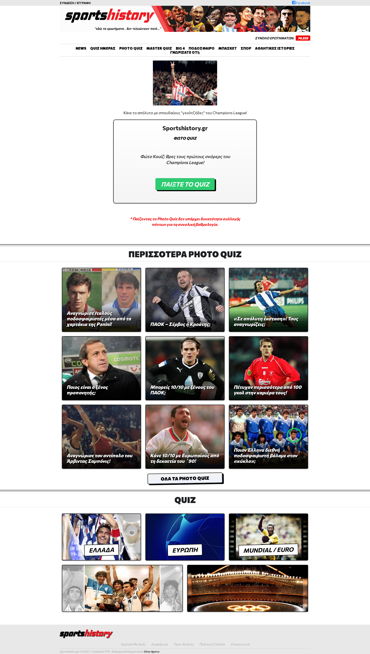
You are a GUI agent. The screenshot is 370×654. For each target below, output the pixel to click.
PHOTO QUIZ (131, 48)
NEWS (81, 48)
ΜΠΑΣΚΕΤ (227, 48)
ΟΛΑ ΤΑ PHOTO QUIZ (185, 478)
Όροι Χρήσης (184, 644)
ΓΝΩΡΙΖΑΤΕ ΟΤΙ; (185, 52)
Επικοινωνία (240, 644)
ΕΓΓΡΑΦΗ (84, 3)
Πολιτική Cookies (212, 644)
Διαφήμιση (159, 644)
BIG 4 (180, 48)
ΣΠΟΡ (246, 48)
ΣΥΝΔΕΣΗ (67, 3)
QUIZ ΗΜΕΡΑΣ (102, 48)
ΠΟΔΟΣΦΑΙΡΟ (202, 48)
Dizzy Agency (151, 651)
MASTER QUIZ (159, 48)
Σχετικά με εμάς (133, 644)
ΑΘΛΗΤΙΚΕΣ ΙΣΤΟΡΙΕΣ (275, 48)
